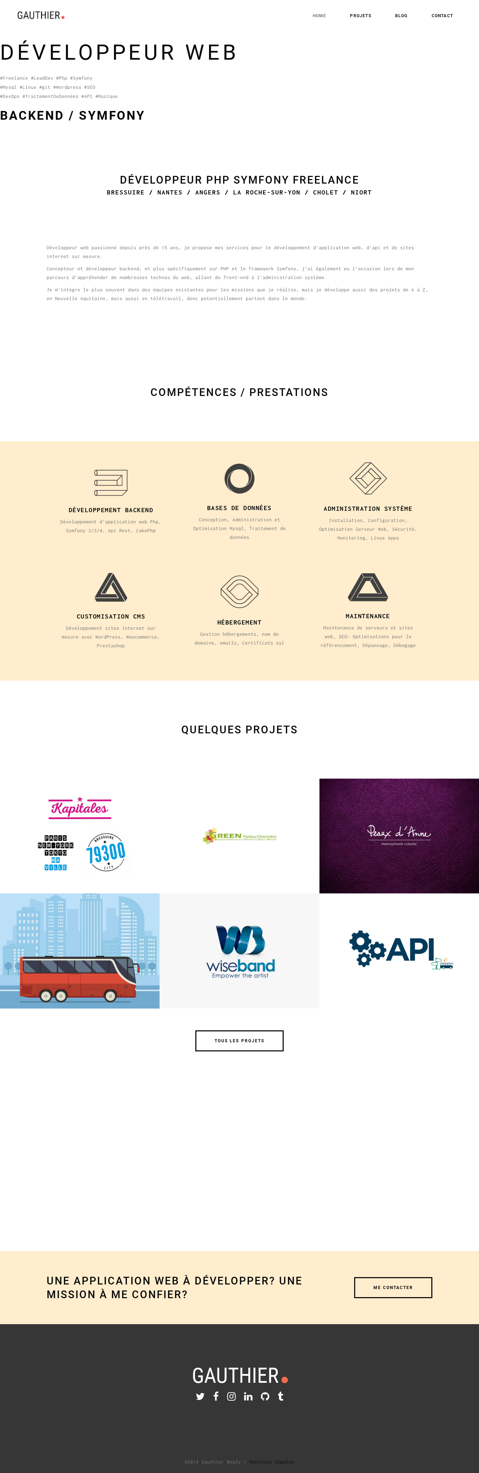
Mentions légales (271, 1462)
